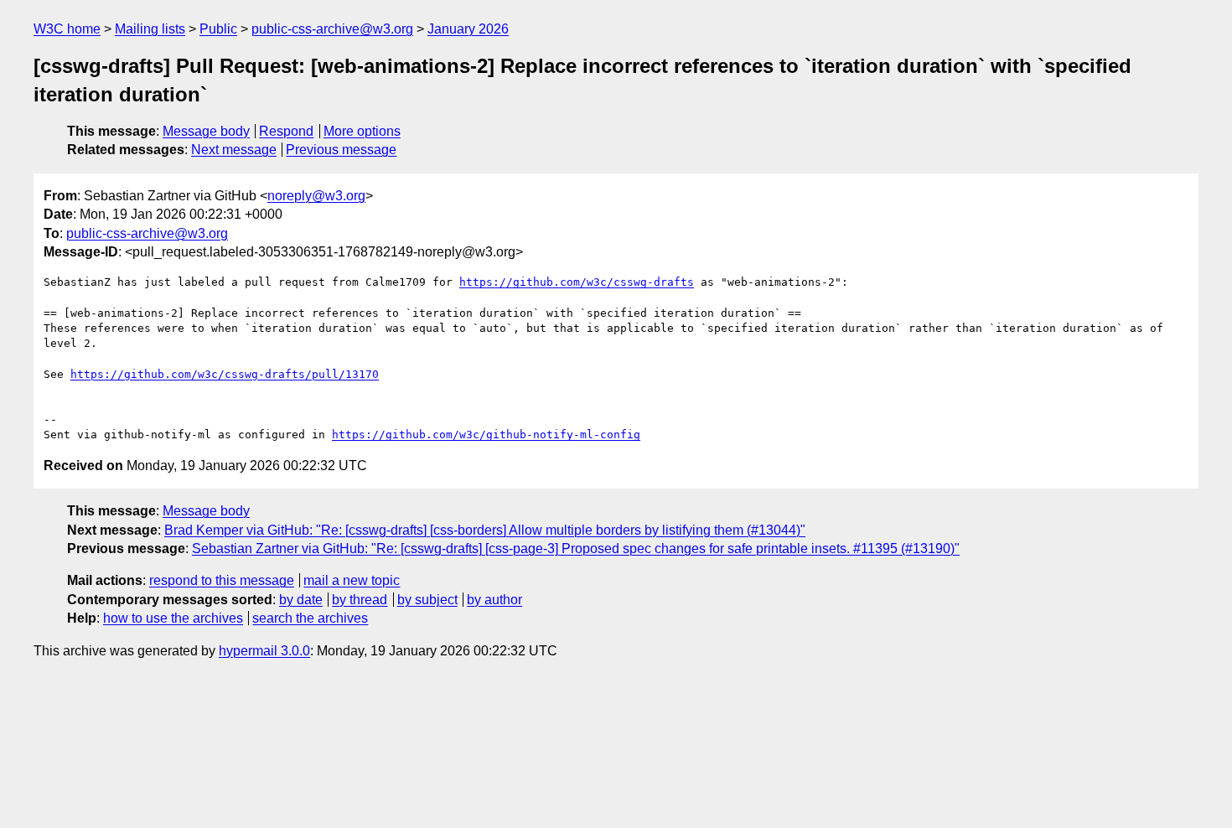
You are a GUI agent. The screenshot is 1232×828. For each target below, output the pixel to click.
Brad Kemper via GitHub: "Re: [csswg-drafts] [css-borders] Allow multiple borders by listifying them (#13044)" (484, 530)
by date (301, 600)
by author (494, 600)
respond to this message (221, 580)
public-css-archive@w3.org (332, 29)
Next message (234, 149)
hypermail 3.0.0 (264, 651)
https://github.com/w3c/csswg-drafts (576, 282)
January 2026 (468, 29)
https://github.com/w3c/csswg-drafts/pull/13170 (224, 374)
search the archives (310, 618)
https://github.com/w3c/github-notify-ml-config (486, 434)
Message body (206, 131)
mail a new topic (351, 580)
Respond (286, 131)
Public (218, 29)
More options (362, 131)
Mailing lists (150, 29)
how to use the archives (173, 618)
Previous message (341, 149)
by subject (427, 600)
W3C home (67, 29)
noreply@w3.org (316, 196)
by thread (359, 600)
